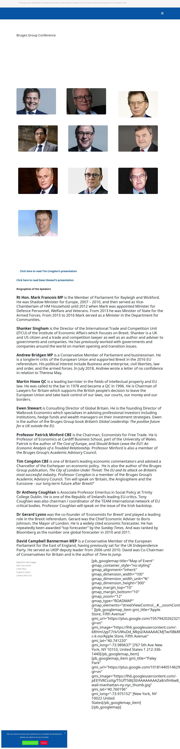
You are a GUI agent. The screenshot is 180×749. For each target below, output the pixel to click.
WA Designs (98, 741)
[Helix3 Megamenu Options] (162, 13)
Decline (44, 743)
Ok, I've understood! (30, 743)
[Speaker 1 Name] (68, 118)
